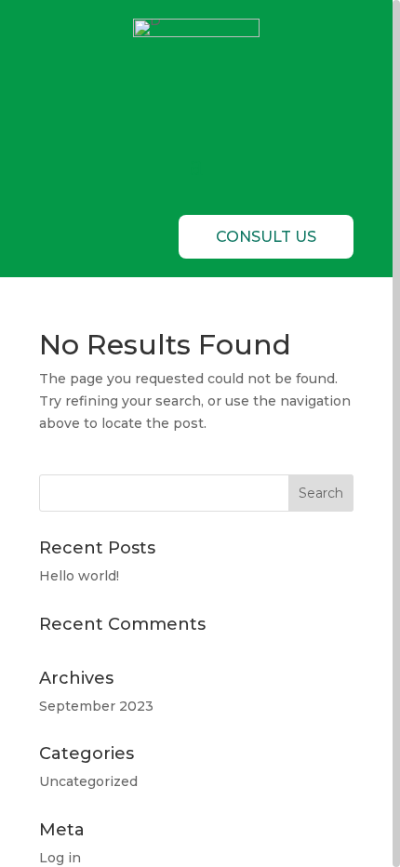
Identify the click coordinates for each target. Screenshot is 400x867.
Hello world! (79, 575)
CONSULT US (266, 237)
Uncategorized (88, 781)
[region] (200, 433)
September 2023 (96, 706)
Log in (60, 857)
